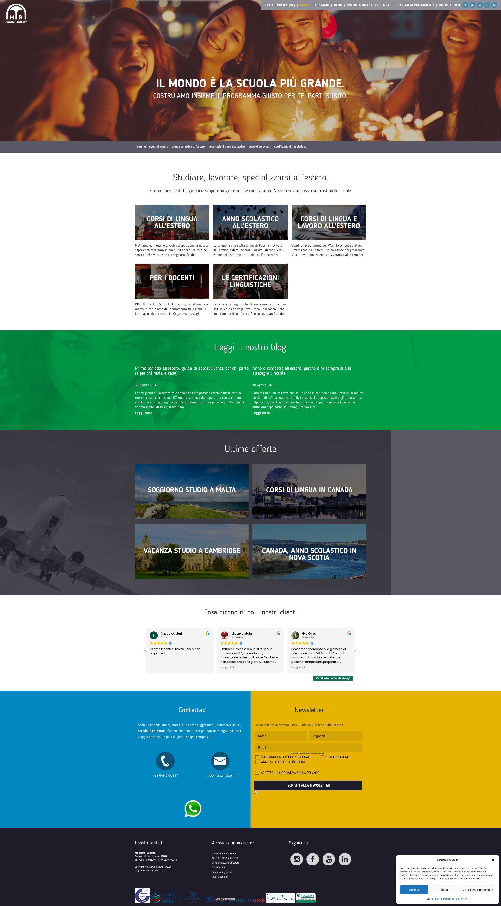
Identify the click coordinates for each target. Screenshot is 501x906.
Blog (338, 5)
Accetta (414, 889)
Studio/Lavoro (337, 757)
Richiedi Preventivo (148, 158)
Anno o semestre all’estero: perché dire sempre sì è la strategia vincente (301, 370)
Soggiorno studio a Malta (192, 490)
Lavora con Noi (220, 876)
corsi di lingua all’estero (225, 858)
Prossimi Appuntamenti (414, 5)
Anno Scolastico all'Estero (283, 762)
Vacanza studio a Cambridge (192, 550)
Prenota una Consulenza (368, 5)
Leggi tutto (143, 413)
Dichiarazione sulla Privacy (454, 898)
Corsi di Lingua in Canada (309, 490)
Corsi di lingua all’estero (172, 222)
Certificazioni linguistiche (290, 146)
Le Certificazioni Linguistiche (250, 281)
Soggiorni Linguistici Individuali (285, 757)
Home (304, 5)
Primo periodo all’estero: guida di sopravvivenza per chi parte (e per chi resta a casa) (192, 370)
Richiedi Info (449, 5)
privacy (313, 773)
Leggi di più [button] (228, 667)
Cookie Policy (433, 898)
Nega (444, 889)
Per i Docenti (172, 278)
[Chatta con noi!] (193, 798)
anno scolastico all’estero (226, 862)
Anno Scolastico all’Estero (250, 222)
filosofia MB (218, 867)
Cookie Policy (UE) (280, 5)
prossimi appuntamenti (224, 853)
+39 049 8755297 (165, 775)
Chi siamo (321, 5)
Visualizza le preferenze (477, 889)
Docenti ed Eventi (259, 146)
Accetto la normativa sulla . (290, 773)
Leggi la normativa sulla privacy (150, 870)
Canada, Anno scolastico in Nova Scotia (309, 554)
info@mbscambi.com (220, 775)
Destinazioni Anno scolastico (227, 146)
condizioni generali (222, 872)
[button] (493, 860)
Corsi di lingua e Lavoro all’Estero (328, 222)
